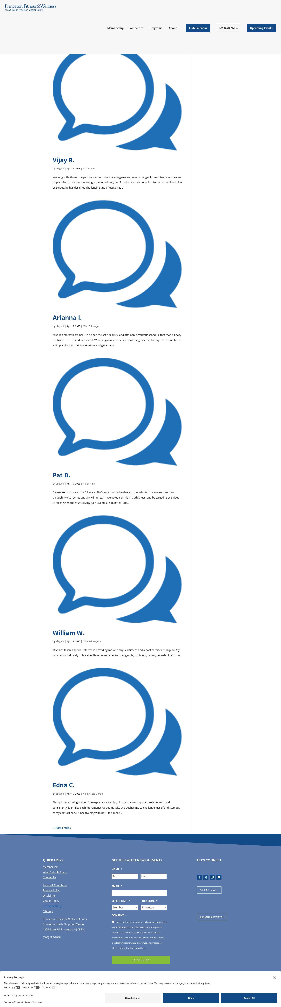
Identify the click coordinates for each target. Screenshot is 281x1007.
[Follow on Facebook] (199, 877)
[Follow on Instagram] (212, 877)
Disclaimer (49, 895)
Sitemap (48, 911)
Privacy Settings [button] (52, 906)
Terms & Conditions (55, 885)
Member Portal (212, 917)
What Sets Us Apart (55, 872)
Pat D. (61, 475)
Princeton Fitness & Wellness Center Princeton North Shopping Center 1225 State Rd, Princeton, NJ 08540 (65, 924)
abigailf (60, 168)
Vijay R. (63, 160)
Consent (119, 915)
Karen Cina (89, 483)
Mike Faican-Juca (92, 326)
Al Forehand (89, 168)
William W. (68, 632)
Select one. (121, 901)
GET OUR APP (209, 890)
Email (117, 886)
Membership (51, 867)
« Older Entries (62, 828)
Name (117, 869)
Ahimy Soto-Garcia (93, 793)
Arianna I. (67, 317)
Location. (149, 901)
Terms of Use (142, 927)
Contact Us (49, 877)
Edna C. (64, 785)
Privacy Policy (51, 890)
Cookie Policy (51, 901)
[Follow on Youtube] (218, 877)
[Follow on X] (205, 877)
